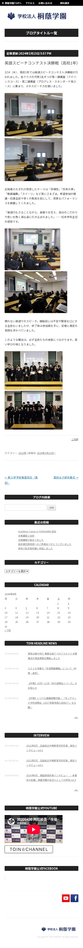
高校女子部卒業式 (65, 477)
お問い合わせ (45, 3)
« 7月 (8, 630)
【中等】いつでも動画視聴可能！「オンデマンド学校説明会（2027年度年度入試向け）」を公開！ (52, 702)
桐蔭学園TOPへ (13, 3)
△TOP (74, 439)
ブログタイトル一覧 (41, 32)
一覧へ (76, 717)
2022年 (22, 453)
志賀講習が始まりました (31, 539)
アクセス (30, 3)
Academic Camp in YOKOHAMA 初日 (37, 531)
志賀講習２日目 (26, 535)
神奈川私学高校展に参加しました (35, 548)
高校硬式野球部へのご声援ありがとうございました (44, 544)
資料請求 (64, 3)
